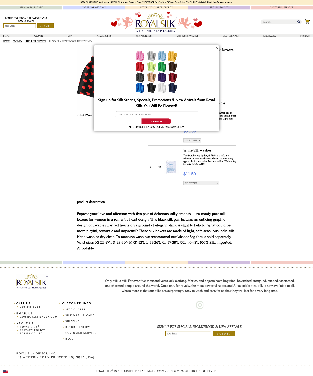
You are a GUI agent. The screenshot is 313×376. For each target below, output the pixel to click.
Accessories (104, 35)
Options (94, 7)
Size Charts (75, 309)
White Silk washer (187, 35)
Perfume (305, 35)
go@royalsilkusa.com (39, 316)
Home (6, 41)
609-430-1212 (30, 306)
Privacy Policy (32, 330)
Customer (282, 7)
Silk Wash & (31, 7)
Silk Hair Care (231, 35)
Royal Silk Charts (156, 7)
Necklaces (269, 35)
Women (38, 35)
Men (70, 35)
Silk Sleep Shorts (35, 41)
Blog (6, 35)
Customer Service (81, 332)
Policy (219, 7)
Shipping (72, 321)
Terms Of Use (31, 333)
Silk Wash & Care (79, 315)
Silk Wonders (144, 35)
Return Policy (77, 327)
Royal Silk (29, 326)
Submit (45, 25)
